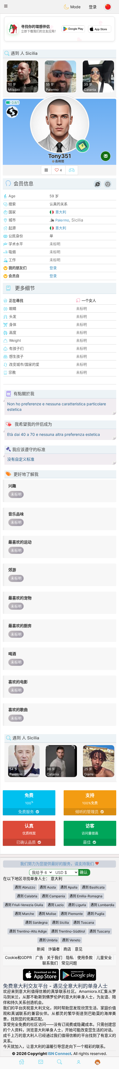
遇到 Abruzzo (25, 887)
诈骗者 (54, 949)
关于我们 (54, 957)
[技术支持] (98, 1062)
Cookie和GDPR (18, 957)
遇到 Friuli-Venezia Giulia (24, 905)
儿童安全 (104, 957)
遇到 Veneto (71, 940)
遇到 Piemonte (72, 914)
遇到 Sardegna (36, 922)
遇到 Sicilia (60, 922)
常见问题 (69, 963)
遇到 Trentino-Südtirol (68, 931)
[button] (6, 6)
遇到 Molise (47, 914)
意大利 (60, 212)
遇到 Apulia (68, 887)
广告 (39, 957)
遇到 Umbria (48, 940)
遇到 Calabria (27, 896)
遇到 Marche (24, 914)
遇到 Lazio (56, 905)
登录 (93, 6)
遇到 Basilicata (93, 887)
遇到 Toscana (83, 922)
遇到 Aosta (48, 887)
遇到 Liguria (77, 905)
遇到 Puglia (95, 914)
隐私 (70, 957)
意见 (78, 949)
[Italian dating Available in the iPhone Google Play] (78, 971)
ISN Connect (59, 1053)
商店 (67, 949)
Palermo (62, 220)
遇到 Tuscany (99, 931)
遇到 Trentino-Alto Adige (28, 931)
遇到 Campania (53, 896)
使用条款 (85, 957)
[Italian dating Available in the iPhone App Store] (41, 971)
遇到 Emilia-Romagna (85, 896)
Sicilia (77, 220)
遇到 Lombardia (102, 905)
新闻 (41, 949)
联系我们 (50, 963)
